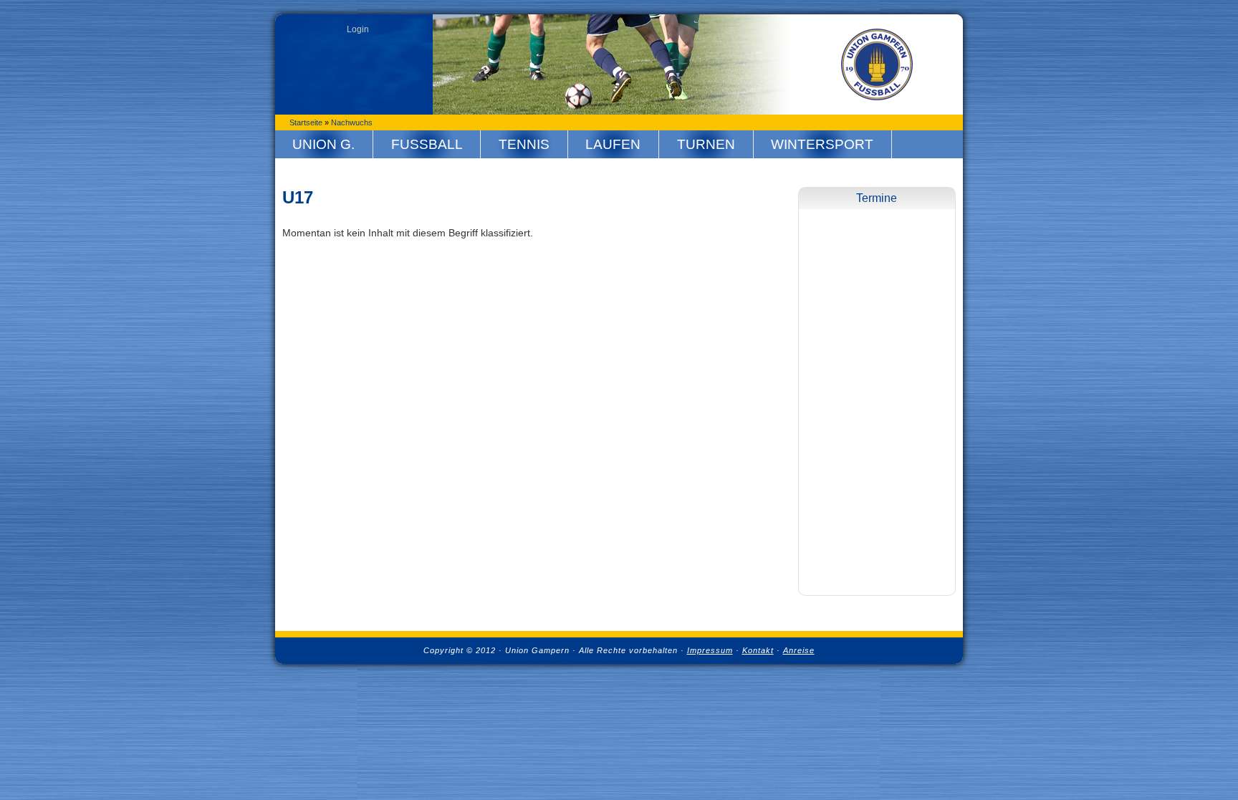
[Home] (877, 64)
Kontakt (758, 650)
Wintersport (822, 144)
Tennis (524, 144)
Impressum (710, 650)
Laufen (612, 144)
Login (358, 29)
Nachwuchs (352, 122)
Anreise (799, 650)
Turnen (706, 144)
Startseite (305, 122)
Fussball (427, 144)
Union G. (323, 144)
